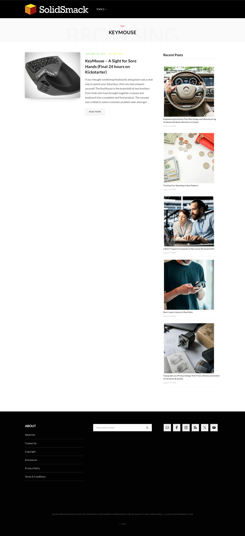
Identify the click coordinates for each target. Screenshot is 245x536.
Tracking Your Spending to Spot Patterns (180, 185)
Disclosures (31, 459)
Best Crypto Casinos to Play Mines (178, 312)
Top (123, 524)
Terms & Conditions (35, 476)
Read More (95, 112)
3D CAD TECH (116, 54)
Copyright (30, 451)
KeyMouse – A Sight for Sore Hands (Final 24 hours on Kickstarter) (110, 66)
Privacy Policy (32, 468)
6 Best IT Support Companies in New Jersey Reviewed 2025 (188, 249)
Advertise (30, 434)
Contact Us (30, 443)
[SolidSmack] (56, 9)
